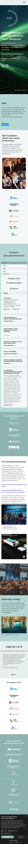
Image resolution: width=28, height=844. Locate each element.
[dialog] (14, 829)
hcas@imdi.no (17, 111)
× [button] (26, 816)
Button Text (5, 124)
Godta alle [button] (7, 837)
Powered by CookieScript (14, 842)
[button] (24, 2)
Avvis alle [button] (20, 837)
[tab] (14, 263)
